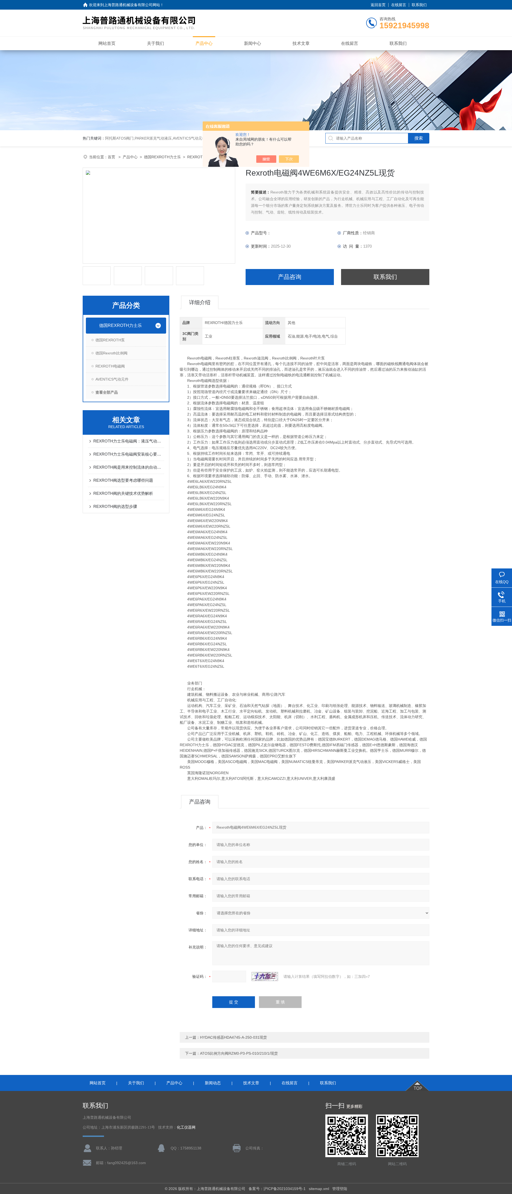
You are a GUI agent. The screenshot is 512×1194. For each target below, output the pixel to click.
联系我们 (419, 5)
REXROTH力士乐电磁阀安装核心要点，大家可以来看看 (128, 454)
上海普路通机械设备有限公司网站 (132, 5)
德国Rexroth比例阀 (111, 353)
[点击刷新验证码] (264, 976)
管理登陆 (339, 1189)
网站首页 (106, 43)
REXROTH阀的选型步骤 (115, 506)
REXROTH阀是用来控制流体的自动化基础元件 (128, 467)
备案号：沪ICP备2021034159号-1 (277, 1189)
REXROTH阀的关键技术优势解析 (123, 493)
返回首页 (378, 5)
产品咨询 (289, 277)
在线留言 (398, 5)
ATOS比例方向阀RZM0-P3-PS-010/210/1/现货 (239, 1053)
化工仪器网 (186, 1127)
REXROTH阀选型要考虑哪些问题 (123, 480)
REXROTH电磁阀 (202, 157)
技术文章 (301, 43)
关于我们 (155, 43)
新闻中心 (252, 43)
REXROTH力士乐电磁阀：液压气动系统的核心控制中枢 (128, 441)
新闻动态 (213, 1083)
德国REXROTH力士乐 (162, 157)
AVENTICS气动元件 (112, 379)
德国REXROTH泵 (110, 340)
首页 (112, 157)
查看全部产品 (106, 392)
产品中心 (204, 43)
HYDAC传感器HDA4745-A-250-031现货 (233, 1037)
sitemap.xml (319, 1189)
